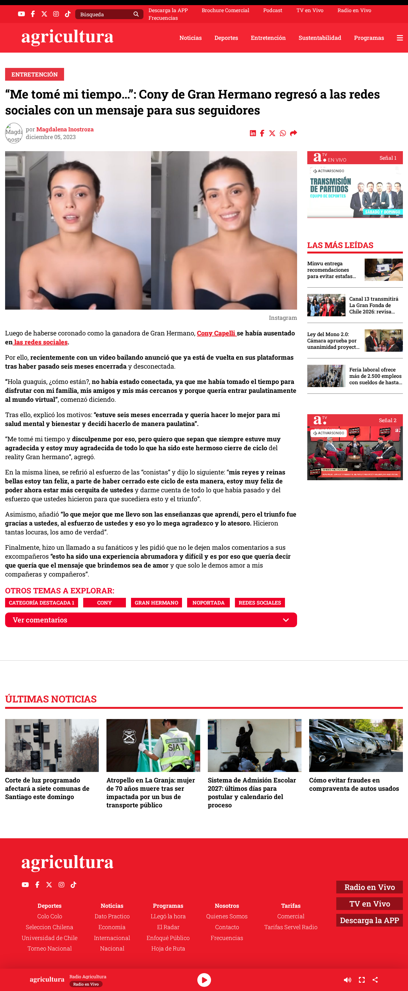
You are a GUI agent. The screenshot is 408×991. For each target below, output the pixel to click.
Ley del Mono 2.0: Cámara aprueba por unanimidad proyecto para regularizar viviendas (333, 340)
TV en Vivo (310, 10)
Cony (104, 602)
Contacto (227, 927)
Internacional (112, 938)
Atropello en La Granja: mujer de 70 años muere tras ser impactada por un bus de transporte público (150, 792)
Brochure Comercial (225, 10)
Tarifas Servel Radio (290, 927)
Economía (112, 927)
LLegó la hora (168, 916)
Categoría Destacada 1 (41, 602)
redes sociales (260, 602)
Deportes (226, 37)
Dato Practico (112, 916)
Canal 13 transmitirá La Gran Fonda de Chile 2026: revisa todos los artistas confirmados (373, 305)
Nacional (112, 948)
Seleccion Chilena (49, 927)
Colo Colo (49, 916)
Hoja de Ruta (168, 948)
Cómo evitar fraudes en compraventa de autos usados (354, 784)
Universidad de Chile (49, 938)
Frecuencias (163, 17)
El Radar (168, 927)
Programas (369, 37)
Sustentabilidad (320, 37)
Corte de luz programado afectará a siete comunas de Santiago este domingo (47, 788)
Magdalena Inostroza (65, 129)
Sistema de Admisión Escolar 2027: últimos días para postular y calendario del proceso (252, 792)
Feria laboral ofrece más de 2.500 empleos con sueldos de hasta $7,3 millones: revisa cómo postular (375, 375)
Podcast (272, 10)
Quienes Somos (227, 916)
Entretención (268, 37)
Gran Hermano (156, 602)
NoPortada (209, 602)
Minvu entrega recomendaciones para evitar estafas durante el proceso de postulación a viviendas (332, 269)
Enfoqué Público (168, 938)
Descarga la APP (168, 10)
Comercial (290, 916)
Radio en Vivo (354, 10)
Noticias (190, 37)
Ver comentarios (40, 619)
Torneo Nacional (49, 948)
